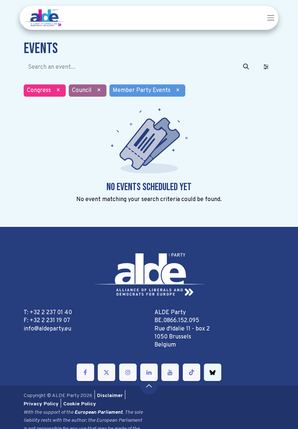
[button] (149, 385)
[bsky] (212, 372)
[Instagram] (128, 372)
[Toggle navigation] (270, 17)
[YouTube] (170, 372)
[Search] (246, 67)
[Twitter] (106, 372)
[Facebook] (85, 372)
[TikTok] (191, 372)
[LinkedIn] (149, 372)
